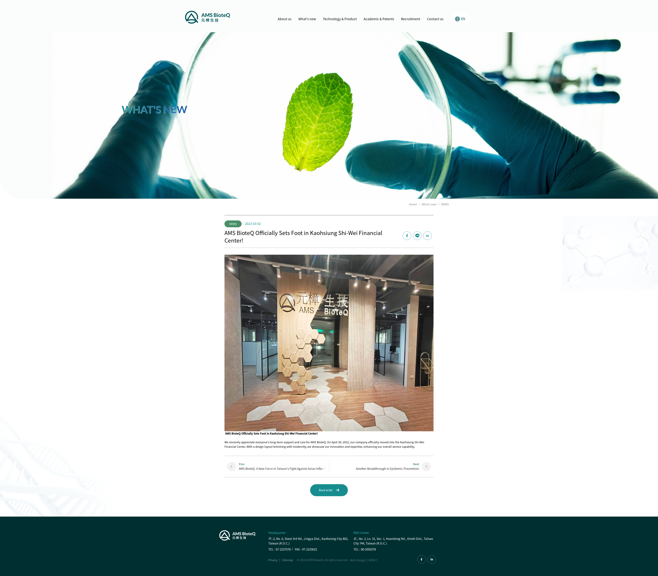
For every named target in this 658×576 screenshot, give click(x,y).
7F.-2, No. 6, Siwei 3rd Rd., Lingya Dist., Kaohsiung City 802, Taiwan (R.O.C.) (308, 540)
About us (284, 18)
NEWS (445, 204)
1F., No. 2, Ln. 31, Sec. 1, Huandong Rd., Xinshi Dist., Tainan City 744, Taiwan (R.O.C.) (393, 540)
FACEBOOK (407, 235)
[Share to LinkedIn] (427, 235)
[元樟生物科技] (207, 17)
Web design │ (359, 560)
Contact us (435, 18)
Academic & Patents (379, 18)
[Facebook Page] (421, 559)
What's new (307, 18)
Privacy (272, 560)
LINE (417, 235)
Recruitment (410, 18)
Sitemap (287, 560)
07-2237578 (283, 549)
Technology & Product (340, 18)
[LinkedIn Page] (432, 559)
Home (413, 204)
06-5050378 (368, 549)
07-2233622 (309, 549)
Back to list (325, 490)
